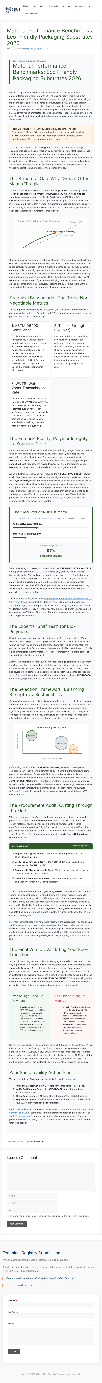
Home (25, 6)
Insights (66, 6)
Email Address (13, 1312)
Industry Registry (82, 6)
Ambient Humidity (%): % (27, 524)
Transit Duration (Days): (27, 534)
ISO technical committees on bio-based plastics (37, 925)
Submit (14, 1351)
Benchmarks (38, 6)
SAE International (21, 1116)
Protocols (53, 6)
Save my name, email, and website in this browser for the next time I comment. (49, 1216)
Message (11, 1323)
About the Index (30, 13)
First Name (12, 1301)
